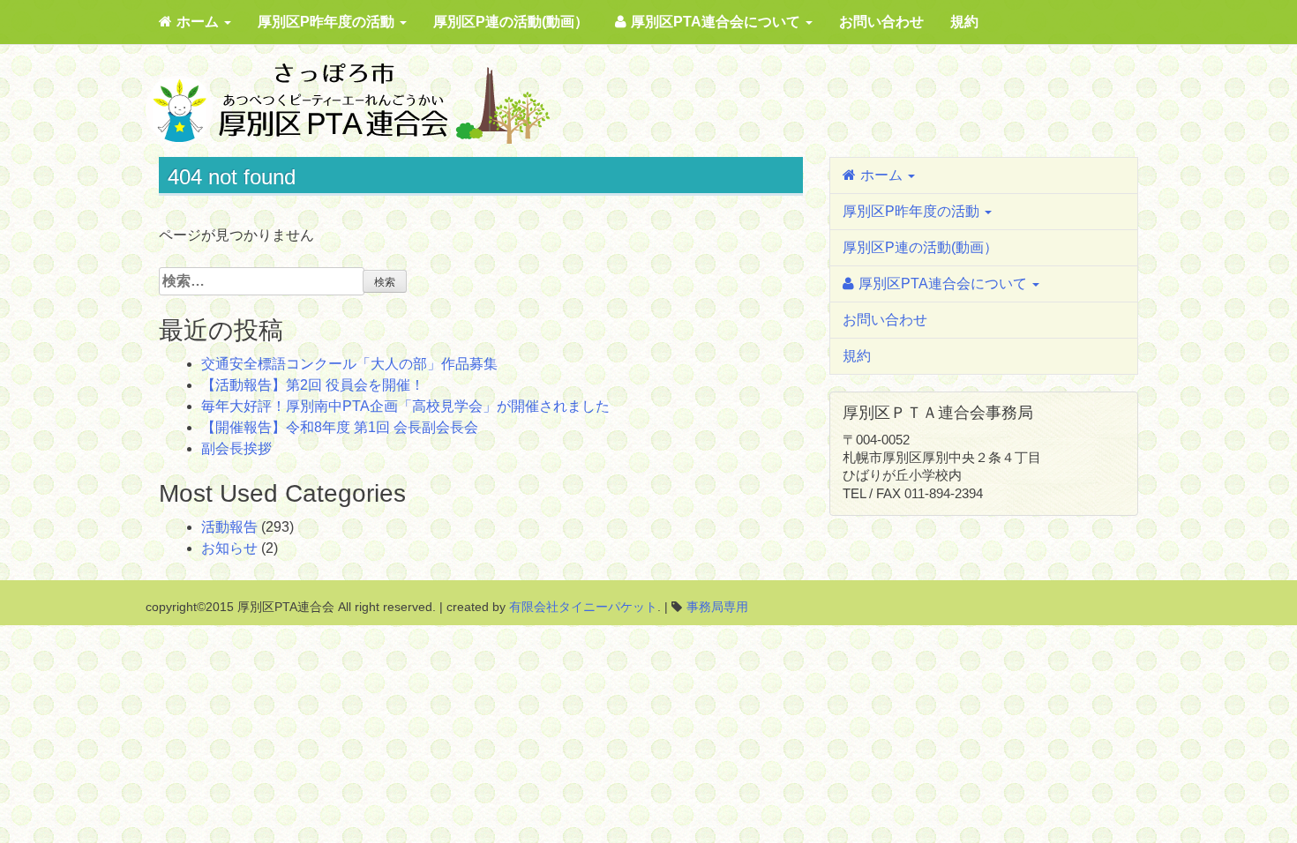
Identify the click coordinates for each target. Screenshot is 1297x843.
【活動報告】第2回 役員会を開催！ (312, 384)
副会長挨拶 (236, 448)
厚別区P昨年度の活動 (328, 21)
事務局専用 (717, 607)
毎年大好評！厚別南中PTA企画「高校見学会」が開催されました (405, 406)
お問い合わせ (881, 21)
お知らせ (229, 548)
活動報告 (229, 526)
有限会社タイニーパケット (583, 607)
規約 (964, 21)
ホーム (199, 21)
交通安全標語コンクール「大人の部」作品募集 (349, 363)
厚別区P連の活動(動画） (511, 21)
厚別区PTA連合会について (717, 21)
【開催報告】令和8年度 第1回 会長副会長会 (339, 427)
